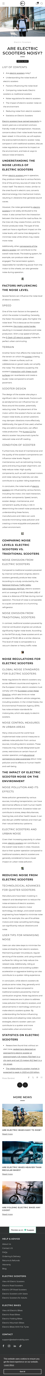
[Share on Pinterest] (37, 1077)
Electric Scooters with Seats (15, 1294)
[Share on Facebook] (29, 1077)
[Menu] (3, 3)
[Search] (41, 3)
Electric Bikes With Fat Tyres (15, 1327)
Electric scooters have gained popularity (20, 121)
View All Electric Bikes (12, 1310)
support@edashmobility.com (15, 1339)
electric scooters (17, 73)
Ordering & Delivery (11, 1256)
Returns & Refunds (11, 1260)
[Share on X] (33, 1077)
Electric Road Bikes (11, 1314)
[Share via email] (41, 1077)
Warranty (6, 1264)
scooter (28, 356)
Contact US (7, 1248)
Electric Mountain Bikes (13, 1323)
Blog (4, 1268)
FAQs (4, 1252)
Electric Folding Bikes (12, 1318)
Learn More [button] (9, 1365)
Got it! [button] (22, 1372)
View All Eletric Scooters (13, 1281)
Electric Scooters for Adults (14, 1298)
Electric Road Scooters (12, 1285)
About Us (6, 1244)
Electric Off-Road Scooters (14, 1289)
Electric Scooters (22, 42)
